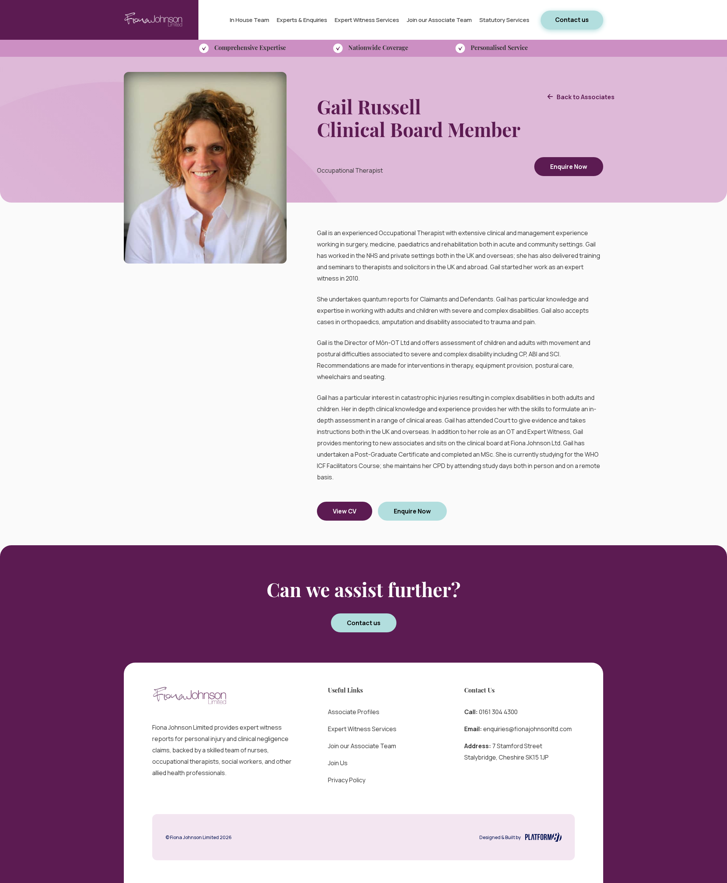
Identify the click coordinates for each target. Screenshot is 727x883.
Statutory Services (504, 20)
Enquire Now (568, 166)
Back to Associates (586, 97)
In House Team (249, 20)
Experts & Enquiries (302, 20)
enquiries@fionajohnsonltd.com (527, 729)
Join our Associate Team (439, 20)
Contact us (572, 20)
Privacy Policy (346, 780)
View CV (344, 511)
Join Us (338, 763)
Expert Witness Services (367, 20)
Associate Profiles (353, 712)
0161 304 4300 (498, 712)
